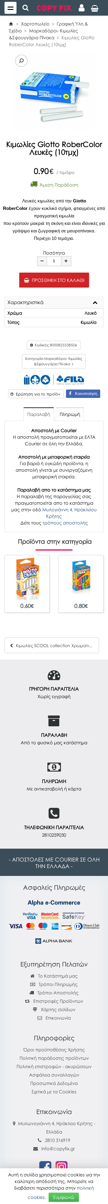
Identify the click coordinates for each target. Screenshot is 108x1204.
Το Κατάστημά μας (57, 975)
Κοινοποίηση (84, 393)
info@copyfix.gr (57, 1148)
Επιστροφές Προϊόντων (57, 1001)
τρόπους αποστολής (65, 522)
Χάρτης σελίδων (57, 1009)
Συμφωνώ (63, 1197)
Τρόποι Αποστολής (57, 992)
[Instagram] (62, 1166)
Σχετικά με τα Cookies (54, 1091)
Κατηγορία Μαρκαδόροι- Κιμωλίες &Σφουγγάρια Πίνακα (53, 361)
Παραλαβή (38, 414)
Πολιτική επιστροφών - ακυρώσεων (54, 1066)
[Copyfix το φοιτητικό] (54, 7)
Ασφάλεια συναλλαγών (54, 1074)
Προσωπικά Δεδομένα (54, 1083)
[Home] (11, 23)
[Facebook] (45, 1166)
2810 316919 (57, 1140)
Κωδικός (55, 345)
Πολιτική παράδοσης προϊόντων (54, 1058)
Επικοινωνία (58, 1017)
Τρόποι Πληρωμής (58, 984)
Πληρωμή (70, 414)
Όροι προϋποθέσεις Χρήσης (54, 1049)
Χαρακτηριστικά (26, 302)
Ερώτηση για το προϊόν (37, 394)
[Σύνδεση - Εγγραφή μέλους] (82, 7)
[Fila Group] (54, 379)
